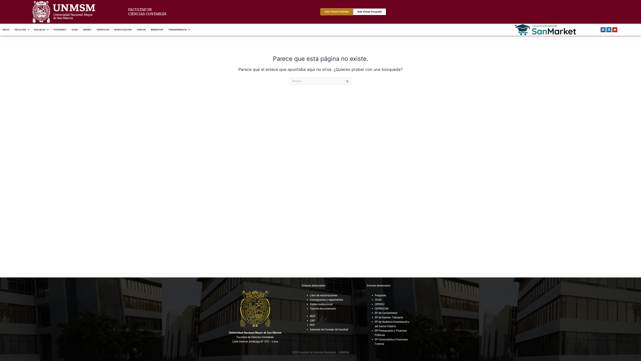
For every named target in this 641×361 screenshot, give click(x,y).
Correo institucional (321, 304)
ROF (312, 325)
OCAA (74, 29)
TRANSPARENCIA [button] (177, 29)
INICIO (6, 29)
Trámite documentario (323, 308)
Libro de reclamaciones (323, 295)
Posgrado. (381, 295)
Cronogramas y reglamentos (326, 299)
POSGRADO (60, 29)
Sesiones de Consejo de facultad (329, 329)
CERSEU (87, 29)
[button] (22, 29)
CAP (312, 320)
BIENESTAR (157, 29)
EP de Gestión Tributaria (389, 317)
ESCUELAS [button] (39, 29)
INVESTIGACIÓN (123, 29)
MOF (312, 316)
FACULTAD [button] (20, 29)
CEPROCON (102, 29)
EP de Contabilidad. (386, 313)
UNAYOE (141, 29)
